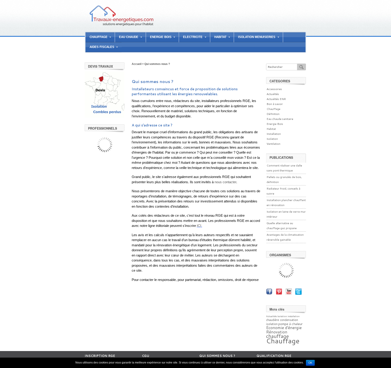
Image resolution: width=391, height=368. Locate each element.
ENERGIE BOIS (161, 37)
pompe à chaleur (290, 323)
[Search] (301, 67)
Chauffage (273, 109)
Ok (310, 362)
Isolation (272, 139)
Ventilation (273, 144)
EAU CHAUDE (128, 37)
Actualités (273, 94)
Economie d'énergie (284, 327)
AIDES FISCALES (102, 47)
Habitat (271, 129)
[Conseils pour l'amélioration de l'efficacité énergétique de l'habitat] (121, 25)
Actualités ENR (276, 99)
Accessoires (274, 89)
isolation (272, 324)
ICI (199, 226)
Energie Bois (275, 124)
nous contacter (225, 182)
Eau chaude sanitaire (280, 119)
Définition (273, 114)
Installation (274, 134)
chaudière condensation (282, 320)
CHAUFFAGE (98, 37)
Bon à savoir (275, 104)
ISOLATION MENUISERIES (256, 37)
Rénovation (276, 332)
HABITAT (220, 37)
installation (294, 316)
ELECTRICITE (193, 37)
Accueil (136, 64)
